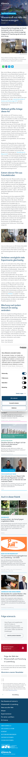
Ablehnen (14, 408)
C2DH (2, 489)
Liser (11, 569)
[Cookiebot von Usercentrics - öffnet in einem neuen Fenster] (20, 348)
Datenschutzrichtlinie (13, 690)
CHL (12, 571)
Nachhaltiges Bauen (6, 440)
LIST (8, 23)
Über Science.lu (6, 726)
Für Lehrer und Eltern (7, 717)
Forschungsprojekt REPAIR (8, 474)
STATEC (8, 569)
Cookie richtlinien (7, 740)
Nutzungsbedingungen (8, 734)
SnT (2, 569)
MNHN (2, 533)
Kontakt (4, 731)
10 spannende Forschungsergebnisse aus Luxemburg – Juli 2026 (14, 556)
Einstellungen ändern (14, 635)
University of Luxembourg (14, 420)
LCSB (9, 571)
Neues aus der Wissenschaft (9, 553)
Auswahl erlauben (14, 403)
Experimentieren (6, 714)
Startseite (4, 9)
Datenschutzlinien (7, 737)
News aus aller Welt (7, 707)
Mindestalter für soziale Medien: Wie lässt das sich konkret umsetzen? (13, 595)
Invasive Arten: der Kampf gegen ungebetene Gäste (12, 520)
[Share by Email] (12, 66)
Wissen (3, 711)
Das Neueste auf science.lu (9, 701)
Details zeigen (19, 393)
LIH (14, 569)
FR (22, 3)
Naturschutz (5, 517)
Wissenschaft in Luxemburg (9, 704)
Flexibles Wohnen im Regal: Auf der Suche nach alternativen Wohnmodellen (13, 444)
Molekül (10, 294)
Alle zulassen (14, 398)
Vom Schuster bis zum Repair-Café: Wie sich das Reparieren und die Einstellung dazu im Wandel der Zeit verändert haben (13, 478)
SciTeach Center (4, 420)
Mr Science (4, 720)
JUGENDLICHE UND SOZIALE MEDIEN (11, 592)
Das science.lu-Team (7, 728)
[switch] (24, 378)
